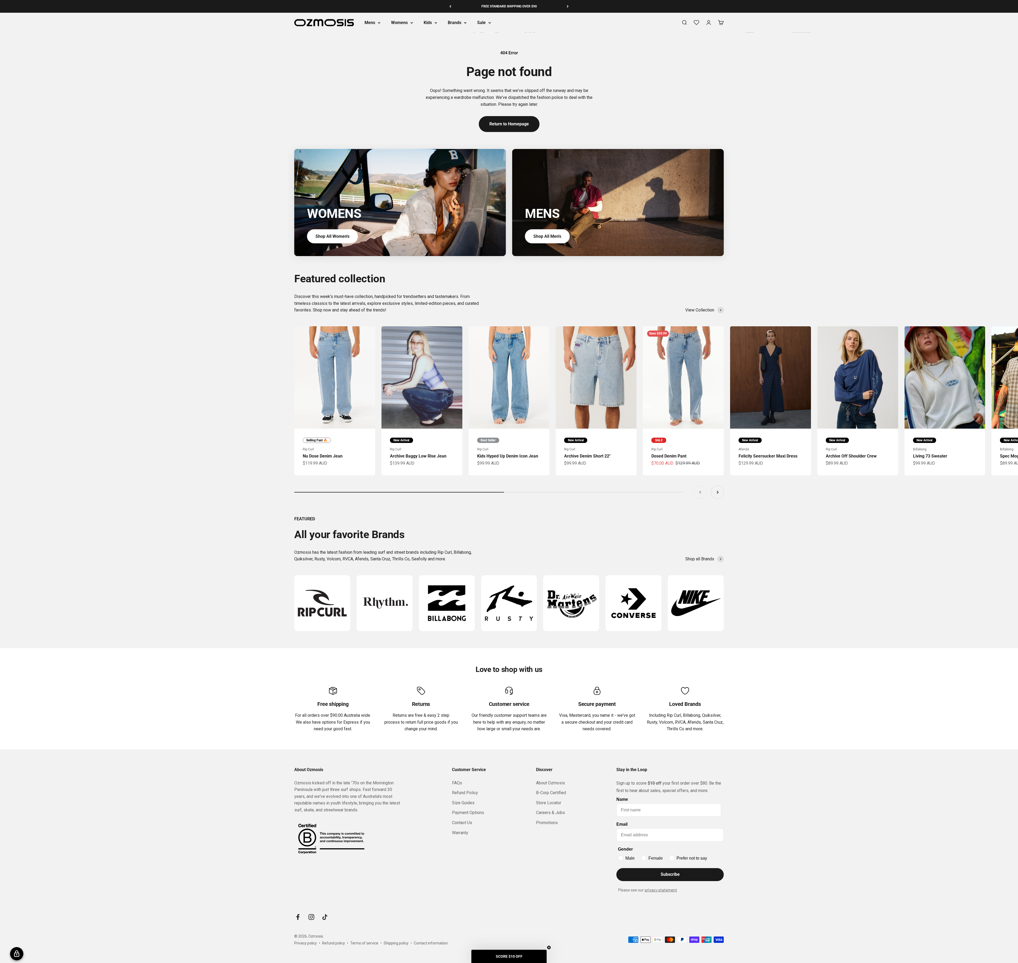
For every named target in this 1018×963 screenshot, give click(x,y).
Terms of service (364, 943)
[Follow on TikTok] (324, 917)
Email (622, 824)
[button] (509, 956)
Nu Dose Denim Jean (323, 456)
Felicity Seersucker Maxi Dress (768, 456)
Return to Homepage (509, 123)
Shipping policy (396, 943)
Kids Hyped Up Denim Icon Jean (507, 456)
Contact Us (462, 822)
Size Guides (463, 802)
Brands (454, 22)
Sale (481, 22)
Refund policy (333, 943)
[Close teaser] (549, 947)
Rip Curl (308, 449)
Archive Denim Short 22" (587, 456)
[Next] (568, 6)
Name (622, 799)
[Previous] (450, 6)
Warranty (460, 832)
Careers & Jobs (550, 812)
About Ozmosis (550, 782)
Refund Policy (465, 792)
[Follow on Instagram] (311, 917)
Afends (744, 449)
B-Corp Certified (551, 792)
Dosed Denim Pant (668, 456)
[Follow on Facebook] (297, 917)
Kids (428, 22)
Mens (370, 22)
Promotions (547, 822)
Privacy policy (305, 943)
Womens (399, 22)
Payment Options (468, 812)
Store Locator (548, 802)
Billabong (920, 449)
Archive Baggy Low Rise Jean (418, 456)
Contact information (431, 943)
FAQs (457, 782)
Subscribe (670, 874)
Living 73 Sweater (930, 456)
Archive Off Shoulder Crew (851, 456)
